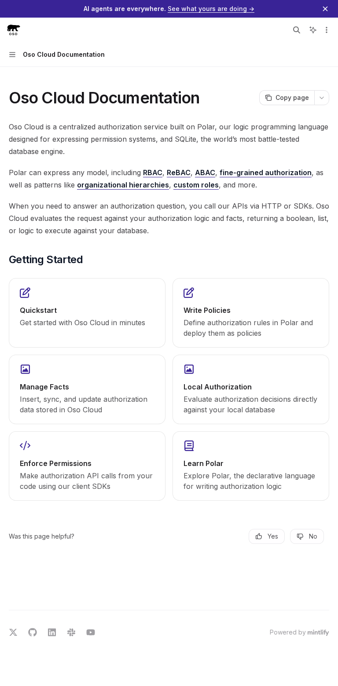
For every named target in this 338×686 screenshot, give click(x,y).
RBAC (152, 172)
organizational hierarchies (123, 184)
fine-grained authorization (266, 172)
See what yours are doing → (211, 8)
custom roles (196, 184)
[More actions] (326, 30)
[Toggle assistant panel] (313, 30)
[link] (87, 313)
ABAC (205, 172)
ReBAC (179, 172)
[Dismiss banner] (325, 9)
